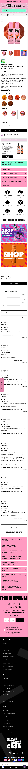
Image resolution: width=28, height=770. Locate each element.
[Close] (25, 140)
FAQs (4, 646)
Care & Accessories (8, 733)
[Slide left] (1, 14)
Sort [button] (2, 313)
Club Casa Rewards (8, 681)
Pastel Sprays (6, 723)
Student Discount (7, 669)
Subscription (6, 659)
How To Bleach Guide (8, 691)
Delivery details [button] (7, 164)
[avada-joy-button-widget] (24, 766)
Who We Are (6, 650)
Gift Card (5, 678)
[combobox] (14, 10)
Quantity (4, 122)
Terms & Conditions (8, 666)
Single (5, 117)
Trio (23, 117)
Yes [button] (15, 335)
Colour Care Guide (7, 688)
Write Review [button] (14, 283)
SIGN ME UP (20, 620)
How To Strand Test (8, 701)
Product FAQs (5, 90)
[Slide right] (26, 14)
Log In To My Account (8, 685)
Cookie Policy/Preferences (10, 663)
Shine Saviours (7, 716)
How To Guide (6, 694)
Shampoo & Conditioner (9, 729)
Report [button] (17, 335)
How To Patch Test (7, 698)
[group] (14, 277)
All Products (6, 710)
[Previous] (2, 34)
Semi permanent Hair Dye (9, 713)
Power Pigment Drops (8, 720)
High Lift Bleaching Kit (8, 726)
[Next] (26, 34)
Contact (5, 643)
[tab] (22, 318)
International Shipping (8, 656)
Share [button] (21, 335)
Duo (14, 117)
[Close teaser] (3, 379)
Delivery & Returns (7, 653)
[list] (14, 34)
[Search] (24, 10)
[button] (3, 6)
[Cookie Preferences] (3, 767)
